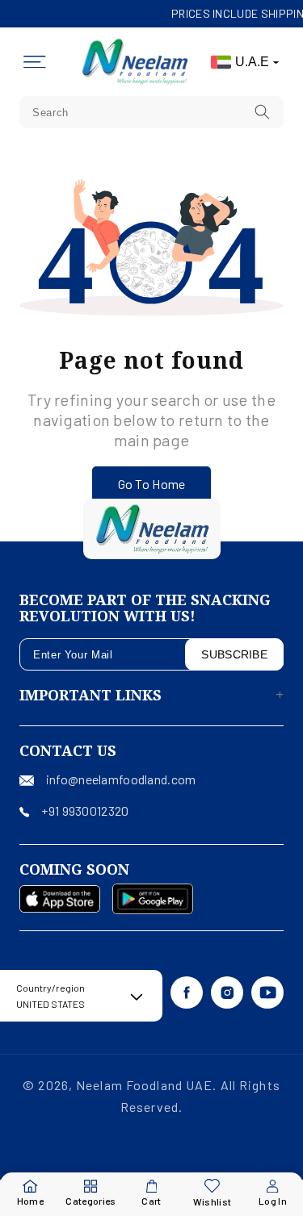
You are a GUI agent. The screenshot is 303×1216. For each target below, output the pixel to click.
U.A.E (252, 62)
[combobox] (151, 112)
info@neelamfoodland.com (121, 779)
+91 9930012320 (84, 810)
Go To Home (152, 483)
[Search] (262, 112)
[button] (35, 62)
